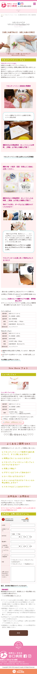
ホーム (2, 14)
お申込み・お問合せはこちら (13, 422)
